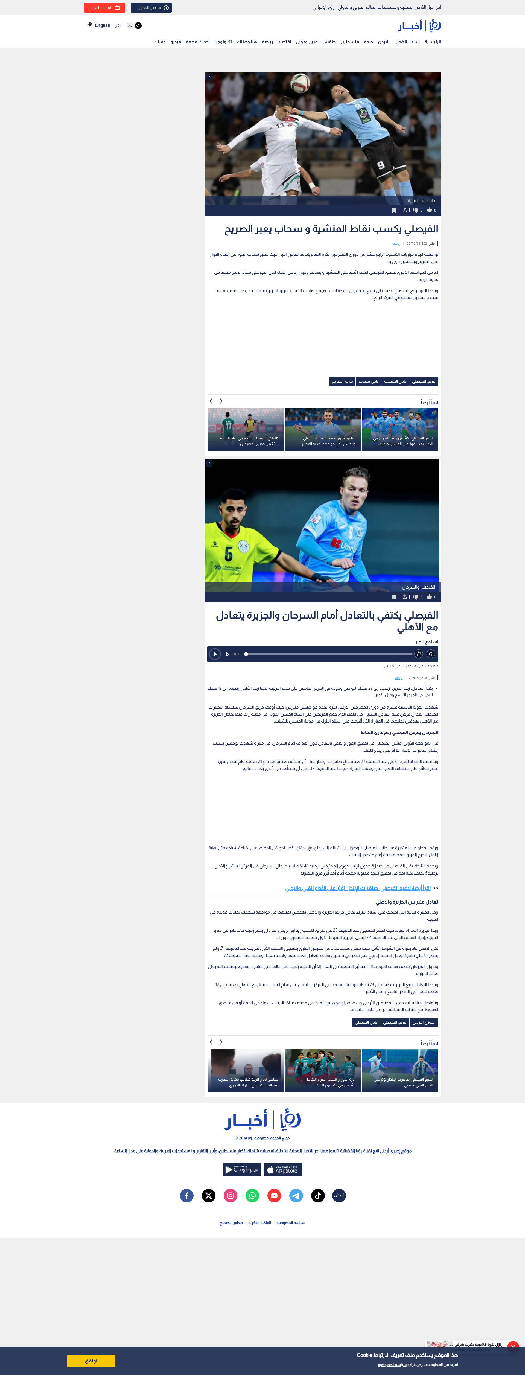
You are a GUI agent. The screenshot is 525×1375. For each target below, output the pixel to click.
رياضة (267, 41)
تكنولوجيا (223, 41)
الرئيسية (433, 41)
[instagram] (230, 1195)
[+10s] (431, 654)
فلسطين (349, 41)
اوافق (91, 1361)
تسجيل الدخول (149, 7)
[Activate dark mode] (134, 25)
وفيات (159, 41)
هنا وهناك (247, 41)
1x (227, 654)
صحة (368, 41)
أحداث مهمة (198, 41)
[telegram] (296, 1195)
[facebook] (187, 1195)
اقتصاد (284, 41)
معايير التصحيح (231, 1222)
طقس (329, 41)
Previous (221, 401)
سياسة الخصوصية (392, 1364)
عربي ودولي (306, 41)
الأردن (383, 41)
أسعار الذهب (407, 41)
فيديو (176, 41)
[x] (208, 1195)
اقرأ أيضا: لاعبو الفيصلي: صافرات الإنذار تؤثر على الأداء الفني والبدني (358, 888)
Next (211, 401)
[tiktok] (318, 1195)
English (102, 25)
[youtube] (274, 1195)
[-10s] (419, 654)
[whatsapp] (252, 1195)
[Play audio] (215, 654)
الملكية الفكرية (259, 1222)
